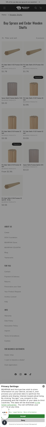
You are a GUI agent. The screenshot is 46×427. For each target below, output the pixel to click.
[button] (4, 422)
